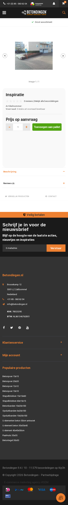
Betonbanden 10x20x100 (14, 406)
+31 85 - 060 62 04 (15, 299)
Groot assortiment (35, 22)
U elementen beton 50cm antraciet (18, 420)
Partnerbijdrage (50, 475)
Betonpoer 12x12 (10, 386)
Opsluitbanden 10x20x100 (14, 415)
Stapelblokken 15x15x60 (14, 396)
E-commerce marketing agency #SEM (26, 482)
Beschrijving (9, 171)
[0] (63, 3)
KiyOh (61, 467)
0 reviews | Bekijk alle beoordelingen (41, 101)
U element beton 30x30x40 (15, 425)
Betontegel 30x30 (10, 440)
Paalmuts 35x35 (9, 435)
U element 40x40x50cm (13, 430)
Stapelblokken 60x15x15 (14, 401)
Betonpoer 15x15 (10, 376)
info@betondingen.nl (17, 304)
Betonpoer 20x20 (10, 381)
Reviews (8, 183)
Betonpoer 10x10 (10, 391)
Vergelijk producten (18, 196)
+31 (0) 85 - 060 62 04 (17, 3)
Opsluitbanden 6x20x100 (14, 411)
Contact (52, 196)
